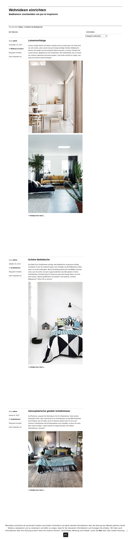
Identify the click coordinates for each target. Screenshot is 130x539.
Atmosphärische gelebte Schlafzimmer (49, 411)
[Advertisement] (54, 5)
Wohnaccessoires (17, 49)
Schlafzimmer (16, 268)
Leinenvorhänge (37, 40)
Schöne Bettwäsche (39, 259)
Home (21, 27)
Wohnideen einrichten (27, 10)
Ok (65, 535)
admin (15, 41)
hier (100, 530)
